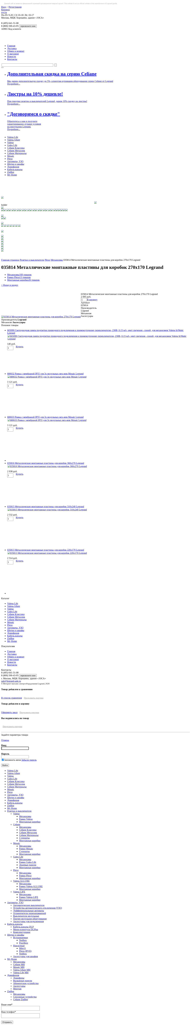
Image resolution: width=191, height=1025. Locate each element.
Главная (11, 45)
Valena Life (12, 137)
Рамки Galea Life (27, 862)
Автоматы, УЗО (15, 161)
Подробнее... (13, 84)
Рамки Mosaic (26, 848)
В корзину (92, 299)
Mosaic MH (18, 967)
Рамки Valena (26, 819)
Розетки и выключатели (32, 260)
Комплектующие (21, 932)
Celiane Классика (15, 148)
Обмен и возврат (15, 51)
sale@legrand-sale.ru (11, 681)
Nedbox (23, 940)
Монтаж (17, 988)
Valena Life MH (21, 972)
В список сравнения (11, 698)
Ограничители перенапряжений (29, 913)
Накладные (19, 945)
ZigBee (10, 172)
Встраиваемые (20, 937)
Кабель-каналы (15, 169)
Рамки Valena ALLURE (31, 886)
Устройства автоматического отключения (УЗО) (37, 908)
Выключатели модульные (26, 916)
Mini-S (22, 948)
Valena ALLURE (21, 881)
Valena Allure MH (21, 970)
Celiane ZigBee (20, 999)
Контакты (12, 59)
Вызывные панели (22, 980)
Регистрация (15, 7)
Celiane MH (19, 964)
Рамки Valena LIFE (28, 897)
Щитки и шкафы (15, 164)
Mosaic (10, 156)
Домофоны (18, 978)
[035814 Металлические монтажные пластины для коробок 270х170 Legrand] (41, 316)
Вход (3, 7)
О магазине (13, 54)
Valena (10, 142)
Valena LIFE (19, 891)
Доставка (12, 48)
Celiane (16, 824)
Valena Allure (13, 140)
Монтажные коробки (23, 280)
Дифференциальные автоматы (28, 910)
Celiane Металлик (16, 150)
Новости (11, 56)
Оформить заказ (9, 712)
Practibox (23, 943)
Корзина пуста (5, 11)
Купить (19, 346)
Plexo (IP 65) (25, 951)
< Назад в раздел (9, 285)
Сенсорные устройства (25, 997)
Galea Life (12, 145)
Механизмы (57, 260)
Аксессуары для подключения (28, 921)
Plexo (10, 158)
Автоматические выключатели (28, 905)
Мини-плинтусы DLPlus (25, 929)
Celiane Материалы (17, 153)
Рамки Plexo (19, 277)
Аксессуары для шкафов (25, 956)
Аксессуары (19, 986)
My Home (12, 175)
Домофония (13, 166)
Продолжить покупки (33, 698)
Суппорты (24, 838)
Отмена (5, 740)
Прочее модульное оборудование (30, 918)
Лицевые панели (27, 865)
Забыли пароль (29, 760)
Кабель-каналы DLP (23, 927)
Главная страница (10, 260)
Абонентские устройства (25, 983)
